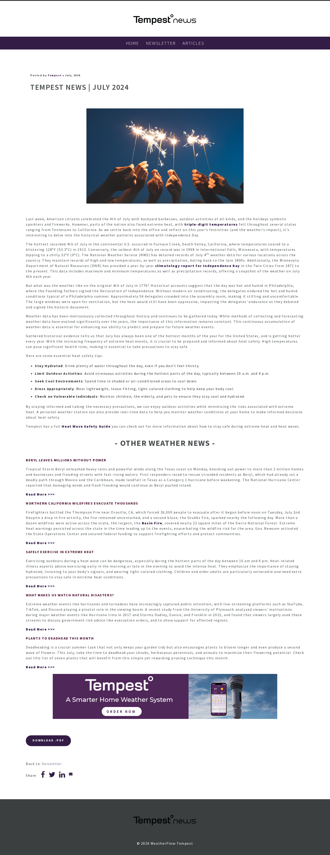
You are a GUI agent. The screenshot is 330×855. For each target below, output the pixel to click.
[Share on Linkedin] (62, 776)
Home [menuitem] (132, 43)
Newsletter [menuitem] (161, 43)
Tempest (55, 75)
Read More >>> (40, 494)
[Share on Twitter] (52, 776)
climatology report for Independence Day (197, 265)
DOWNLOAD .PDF (48, 740)
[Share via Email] (71, 774)
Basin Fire (152, 523)
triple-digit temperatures (211, 224)
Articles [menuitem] (193, 43)
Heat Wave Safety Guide (86, 426)
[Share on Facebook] (43, 776)
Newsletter (52, 763)
